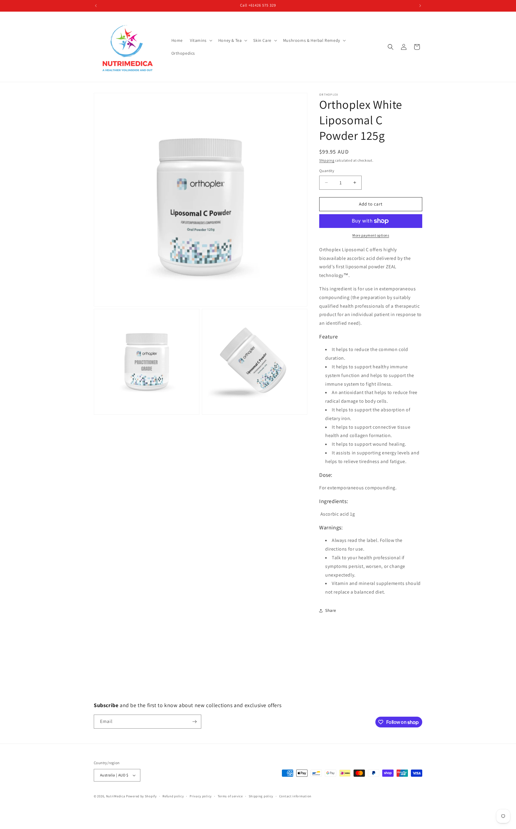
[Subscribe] (194, 722)
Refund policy (173, 796)
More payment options (370, 235)
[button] (200, 40)
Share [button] (330, 610)
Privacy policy (201, 796)
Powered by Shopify (141, 796)
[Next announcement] (420, 5)
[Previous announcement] (95, 5)
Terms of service (230, 796)
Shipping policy (261, 796)
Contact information (295, 796)
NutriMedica (116, 796)
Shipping (326, 160)
